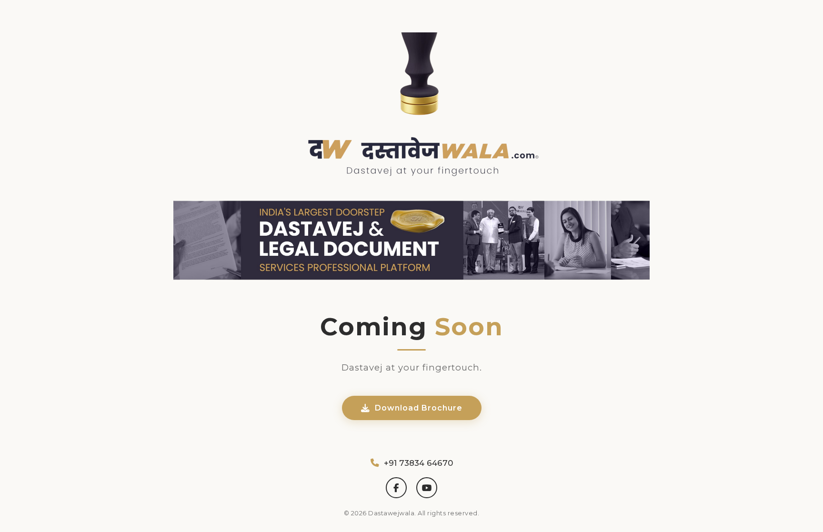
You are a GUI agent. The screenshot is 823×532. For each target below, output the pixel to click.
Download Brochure (418, 407)
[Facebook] (396, 487)
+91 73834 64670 (418, 463)
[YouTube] (426, 487)
